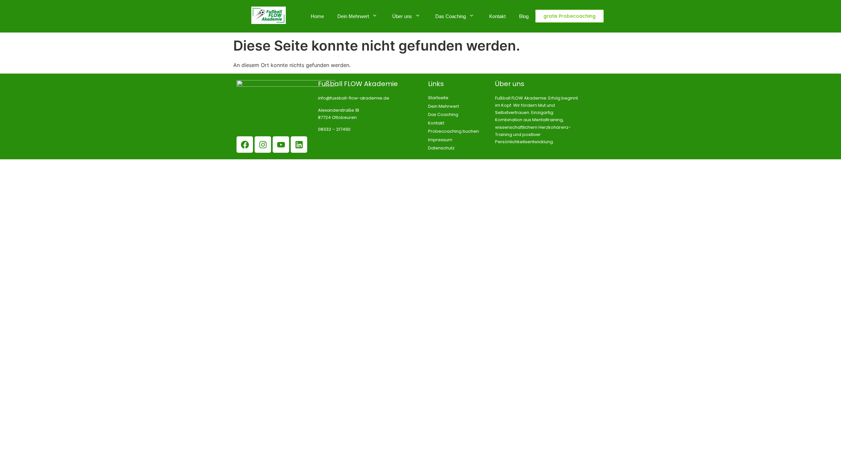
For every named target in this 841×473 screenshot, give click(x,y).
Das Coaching (450, 16)
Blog (524, 16)
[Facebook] (245, 144)
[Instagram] (263, 144)
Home (317, 16)
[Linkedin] (299, 144)
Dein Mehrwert (353, 16)
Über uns (402, 16)
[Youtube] (281, 144)
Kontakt (497, 16)
